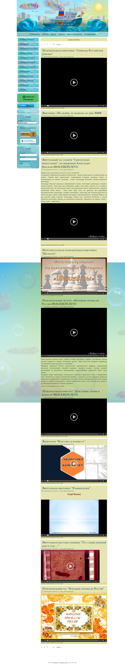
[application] (74, 82)
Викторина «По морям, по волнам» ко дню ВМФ (71, 113)
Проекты (61, 34)
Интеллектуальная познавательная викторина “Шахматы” (69, 251)
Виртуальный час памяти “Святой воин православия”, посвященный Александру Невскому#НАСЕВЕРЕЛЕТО (66, 163)
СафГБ (62, 245)
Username (23, 153)
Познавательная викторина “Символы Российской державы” (72, 52)
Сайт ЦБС (23, 89)
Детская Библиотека (69, 56)
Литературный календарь (28, 48)
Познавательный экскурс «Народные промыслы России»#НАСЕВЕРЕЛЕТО (70, 302)
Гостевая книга (90, 34)
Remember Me (24, 161)
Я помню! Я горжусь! (27, 39)
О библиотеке (34, 34)
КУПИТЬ (23, 105)
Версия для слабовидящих (28, 98)
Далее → (59, 44)
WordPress (55, 662)
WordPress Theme (64, 662)
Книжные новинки (26, 53)
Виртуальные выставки (28, 67)
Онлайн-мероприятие (51, 108)
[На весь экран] (105, 105)
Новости (45, 34)
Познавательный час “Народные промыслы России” (73, 588)
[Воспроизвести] (42, 105)
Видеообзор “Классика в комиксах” (63, 441)
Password (22, 157)
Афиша (53, 34)
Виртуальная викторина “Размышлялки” (66, 488)
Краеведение (24, 44)
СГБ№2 (62, 108)
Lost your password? (26, 166)
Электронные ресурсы (27, 62)
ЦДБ (62, 154)
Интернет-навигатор (26, 80)
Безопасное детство (26, 76)
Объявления (24, 85)
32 (53, 44)
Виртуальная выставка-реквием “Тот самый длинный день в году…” (74, 544)
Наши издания (25, 71)
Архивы (20, 121)
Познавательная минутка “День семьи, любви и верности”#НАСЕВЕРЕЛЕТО (71, 392)
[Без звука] (103, 105)
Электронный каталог (27, 58)
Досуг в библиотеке (74, 34)
